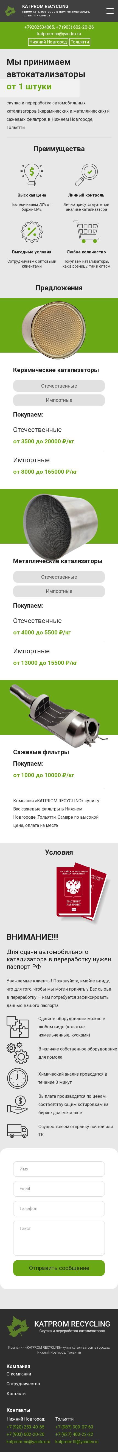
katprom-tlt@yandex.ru (77, 1441)
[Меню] (110, 11)
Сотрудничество (23, 1383)
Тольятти (80, 42)
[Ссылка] (10, 10)
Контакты (17, 1393)
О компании (19, 1374)
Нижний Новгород (48, 42)
